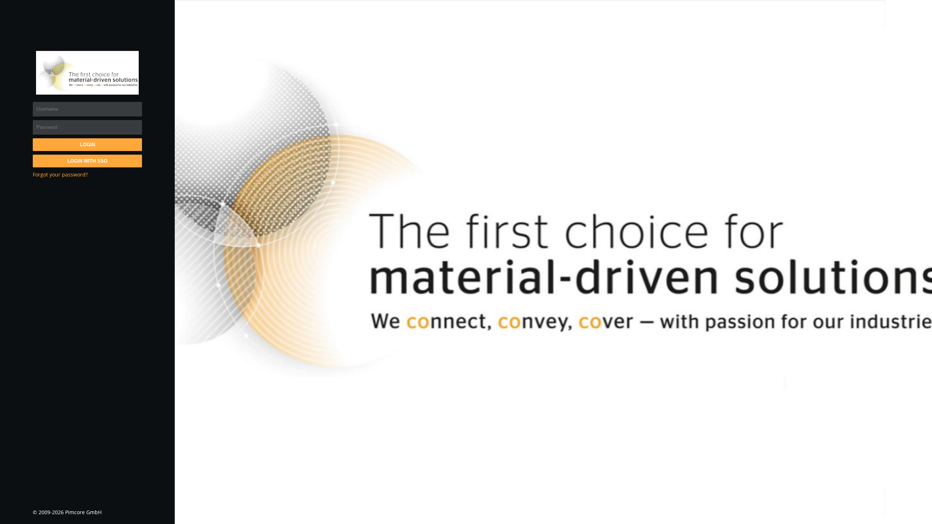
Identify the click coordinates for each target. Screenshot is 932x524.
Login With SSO (87, 161)
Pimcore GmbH (83, 512)
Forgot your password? (60, 174)
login (87, 144)
